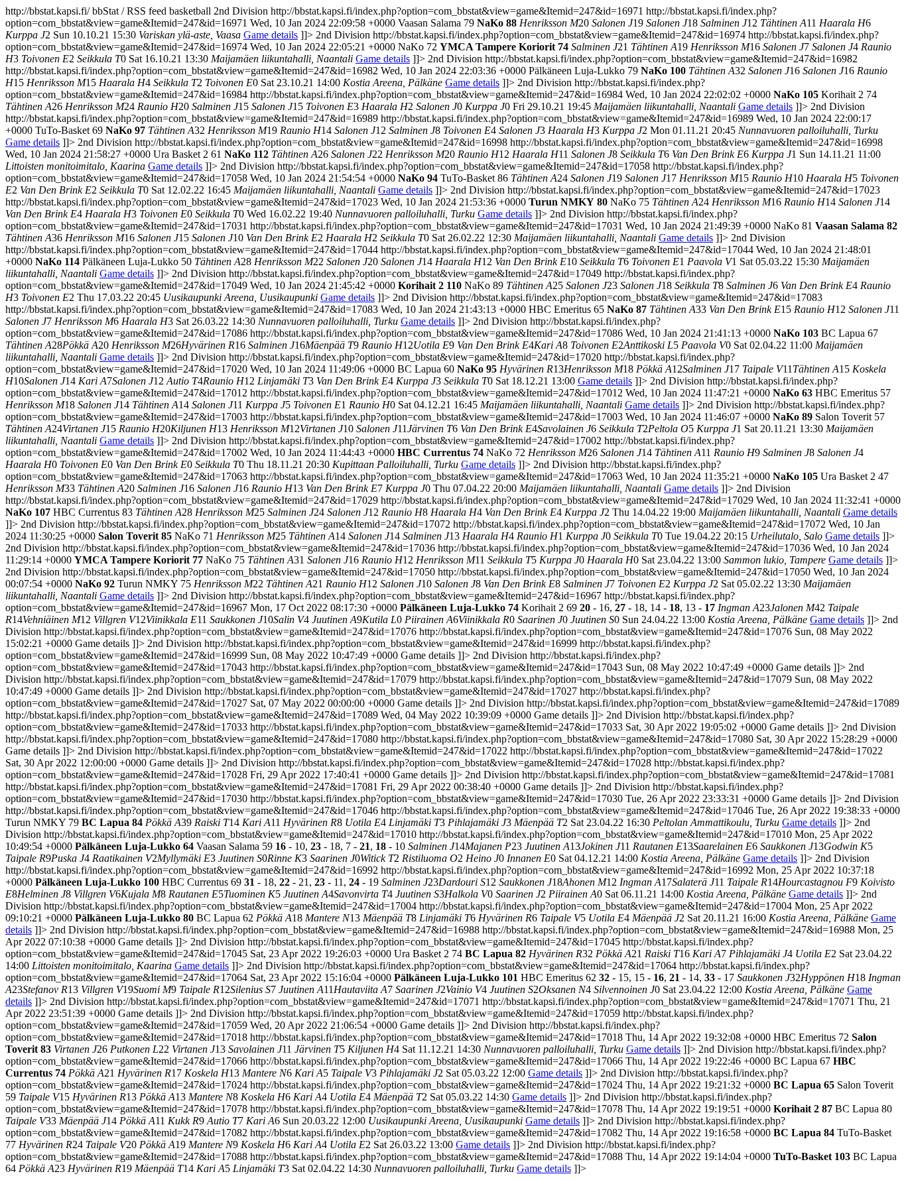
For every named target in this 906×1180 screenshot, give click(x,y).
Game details (270, 34)
